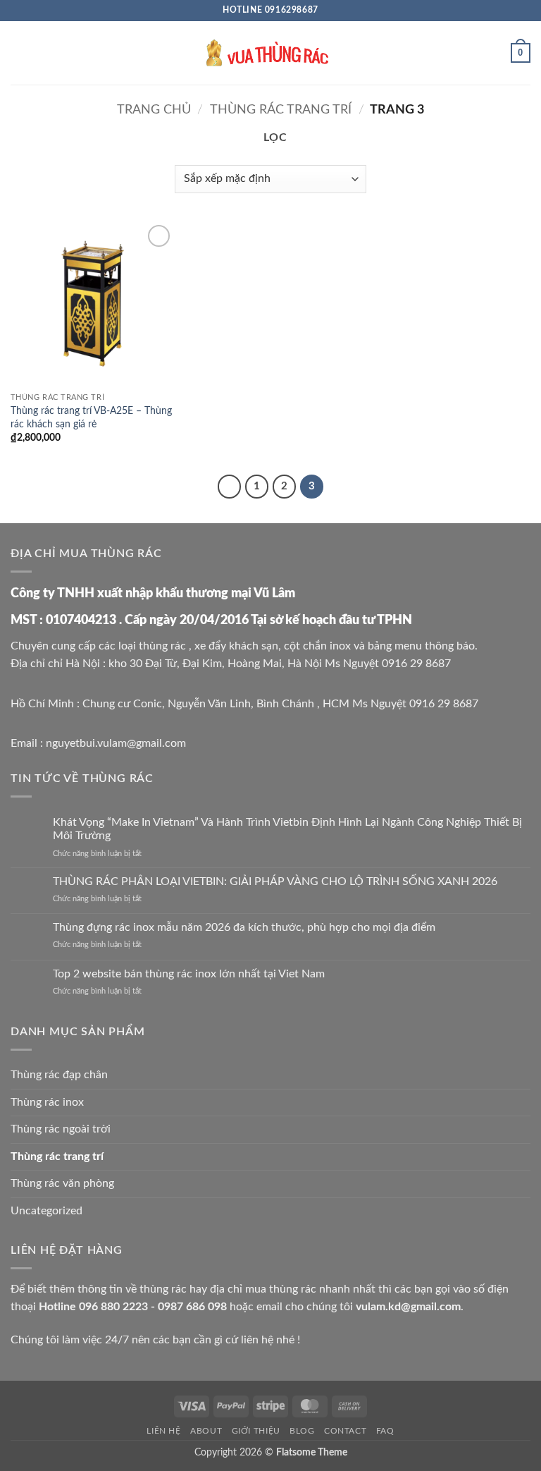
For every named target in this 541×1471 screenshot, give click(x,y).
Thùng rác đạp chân (59, 1074)
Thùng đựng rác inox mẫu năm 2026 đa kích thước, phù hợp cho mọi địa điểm (244, 927)
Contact (345, 1431)
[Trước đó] (230, 487)
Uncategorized (46, 1210)
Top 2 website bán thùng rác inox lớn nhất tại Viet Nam (189, 973)
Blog (302, 1431)
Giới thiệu (256, 1431)
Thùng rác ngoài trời (61, 1129)
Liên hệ (163, 1431)
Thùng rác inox (47, 1102)
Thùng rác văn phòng (62, 1183)
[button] (19, 52)
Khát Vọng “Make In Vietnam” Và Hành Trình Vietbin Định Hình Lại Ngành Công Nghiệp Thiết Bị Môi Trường (287, 829)
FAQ (385, 1431)
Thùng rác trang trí (281, 109)
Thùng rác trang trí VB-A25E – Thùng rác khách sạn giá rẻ (91, 417)
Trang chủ (154, 109)
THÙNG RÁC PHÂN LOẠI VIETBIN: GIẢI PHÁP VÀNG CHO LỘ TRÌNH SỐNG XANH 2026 (275, 881)
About (206, 1431)
